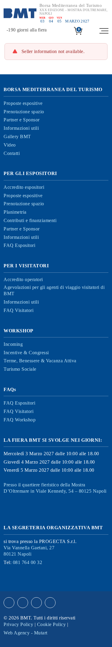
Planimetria (15, 212)
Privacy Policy (18, 624)
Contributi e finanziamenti (30, 220)
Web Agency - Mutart (25, 632)
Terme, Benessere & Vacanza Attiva (40, 360)
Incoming (13, 344)
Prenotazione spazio (24, 111)
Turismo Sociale (20, 369)
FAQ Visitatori (18, 310)
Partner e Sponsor (22, 119)
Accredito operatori (23, 279)
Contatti (12, 153)
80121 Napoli (29, 550)
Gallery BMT (17, 136)
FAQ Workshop (20, 419)
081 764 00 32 (27, 562)
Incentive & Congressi (26, 352)
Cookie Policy (51, 624)
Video (10, 144)
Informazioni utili (21, 128)
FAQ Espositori (19, 245)
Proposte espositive (23, 103)
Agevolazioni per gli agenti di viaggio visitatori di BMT (54, 290)
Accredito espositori (24, 187)
